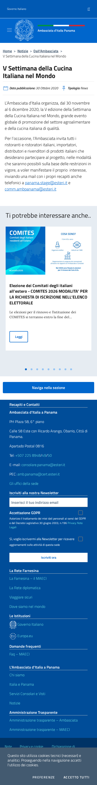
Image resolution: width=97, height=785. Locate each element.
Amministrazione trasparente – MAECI (39, 729)
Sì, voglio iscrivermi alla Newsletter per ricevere (41, 539)
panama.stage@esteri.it (46, 182)
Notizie (22, 51)
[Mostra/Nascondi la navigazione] (9, 30)
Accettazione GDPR (24, 513)
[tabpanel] (48, 296)
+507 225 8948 (27, 455)
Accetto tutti (76, 777)
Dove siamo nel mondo (27, 606)
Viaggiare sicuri (20, 597)
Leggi (21, 336)
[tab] (26, 369)
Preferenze (43, 777)
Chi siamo (16, 675)
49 (44, 455)
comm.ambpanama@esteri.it (30, 189)
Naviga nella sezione (48, 387)
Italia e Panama (21, 684)
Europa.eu (24, 636)
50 (50, 455)
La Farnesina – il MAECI (28, 578)
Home (7, 51)
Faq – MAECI (19, 654)
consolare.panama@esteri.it (43, 464)
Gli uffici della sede (23, 483)
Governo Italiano (16, 9)
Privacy (72, 523)
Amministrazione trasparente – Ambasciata (43, 720)
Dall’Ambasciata (45, 51)
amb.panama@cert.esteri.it (38, 474)
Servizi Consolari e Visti (27, 693)
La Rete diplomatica (24, 588)
